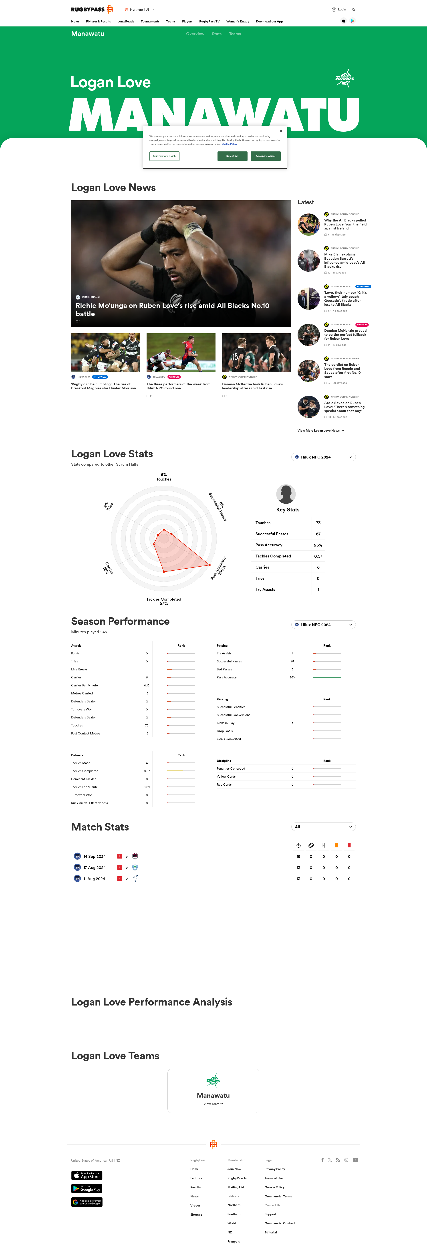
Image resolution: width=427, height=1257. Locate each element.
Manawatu (87, 33)
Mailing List (236, 1187)
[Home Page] (92, 9)
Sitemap (196, 1214)
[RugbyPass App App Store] (115, 1176)
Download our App (269, 21)
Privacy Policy (275, 1169)
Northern (234, 1205)
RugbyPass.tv (237, 1178)
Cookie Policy (275, 1187)
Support (270, 1214)
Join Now (234, 1169)
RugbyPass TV (209, 21)
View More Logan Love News (319, 430)
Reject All (232, 156)
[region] (215, 147)
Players (187, 21)
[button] (195, 34)
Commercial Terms (278, 1196)
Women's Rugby (237, 21)
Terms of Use (274, 1178)
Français (234, 1241)
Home (194, 1169)
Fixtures (196, 1178)
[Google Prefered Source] (115, 1202)
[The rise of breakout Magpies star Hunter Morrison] (105, 366)
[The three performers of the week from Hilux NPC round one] (181, 366)
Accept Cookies (266, 156)
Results (195, 1187)
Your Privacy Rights (165, 156)
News (75, 21)
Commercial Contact (280, 1223)
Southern (234, 1214)
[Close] (281, 131)
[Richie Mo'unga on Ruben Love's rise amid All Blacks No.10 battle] (181, 263)
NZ (230, 1232)
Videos (195, 1205)
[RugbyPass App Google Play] (115, 1189)
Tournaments (150, 21)
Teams (170, 21)
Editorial (271, 1232)
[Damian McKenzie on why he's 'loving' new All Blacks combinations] (256, 366)
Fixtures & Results (98, 21)
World (232, 1223)
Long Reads (125, 21)
